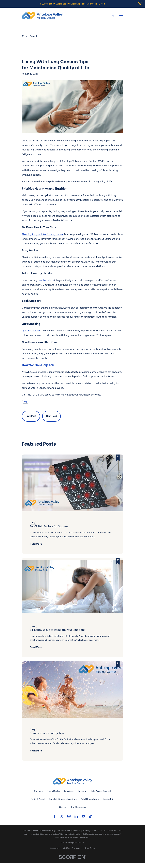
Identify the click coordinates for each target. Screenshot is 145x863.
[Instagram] (69, 816)
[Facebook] (54, 816)
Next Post (51, 416)
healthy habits (46, 280)
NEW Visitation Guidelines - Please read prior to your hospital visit (72, 4)
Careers (63, 807)
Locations (69, 791)
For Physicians (78, 807)
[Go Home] (23, 36)
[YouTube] (83, 816)
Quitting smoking (31, 330)
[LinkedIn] (76, 816)
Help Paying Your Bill (100, 791)
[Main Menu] (121, 15)
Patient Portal (38, 799)
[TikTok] (90, 816)
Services (38, 791)
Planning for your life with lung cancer (43, 234)
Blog (25, 402)
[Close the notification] (139, 4)
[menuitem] (55, 848)
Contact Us (108, 799)
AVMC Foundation (90, 799)
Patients (82, 791)
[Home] (42, 15)
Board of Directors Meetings (63, 799)
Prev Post (31, 416)
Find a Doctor (53, 791)
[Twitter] (61, 816)
